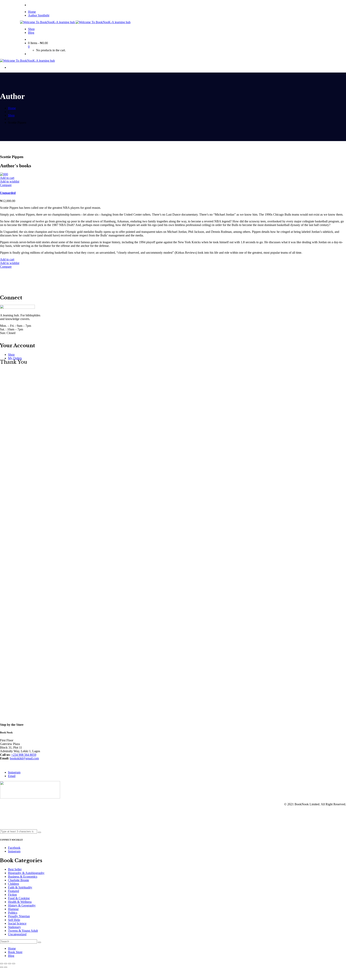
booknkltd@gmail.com (24, 758)
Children (13, 883)
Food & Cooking (19, 898)
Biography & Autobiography (26, 873)
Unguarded (8, 193)
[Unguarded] (4, 174)
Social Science (17, 923)
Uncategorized (17, 934)
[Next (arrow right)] (5, 967)
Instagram (14, 772)
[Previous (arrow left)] (1, 967)
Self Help (14, 920)
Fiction (12, 894)
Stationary (14, 927)
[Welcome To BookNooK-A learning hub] (48, 22)
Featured (13, 891)
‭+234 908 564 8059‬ (23, 754)
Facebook (14, 847)
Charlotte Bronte (18, 880)
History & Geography (22, 905)
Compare (6, 185)
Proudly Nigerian (19, 916)
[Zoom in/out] (13, 963)
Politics (12, 912)
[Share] (5, 963)
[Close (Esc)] (1, 963)
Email (11, 776)
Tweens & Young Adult (23, 930)
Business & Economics (22, 876)
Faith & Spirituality (20, 887)
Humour (13, 909)
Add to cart (7, 178)
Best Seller (15, 869)
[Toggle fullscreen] (9, 963)
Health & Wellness (20, 901)
